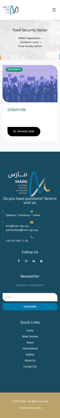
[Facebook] (18, 260)
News (30, 342)
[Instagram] (26, 260)
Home (30, 330)
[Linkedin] (33, 260)
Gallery (30, 354)
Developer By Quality (30, 407)
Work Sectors (30, 336)
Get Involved (30, 348)
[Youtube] (41, 260)
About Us (30, 360)
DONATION (17, 109)
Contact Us (30, 366)
